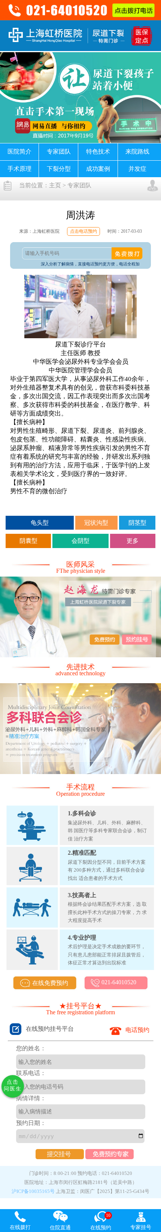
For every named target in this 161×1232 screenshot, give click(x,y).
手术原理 (19, 169)
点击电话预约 (83, 231)
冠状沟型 (96, 523)
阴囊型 (28, 541)
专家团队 (59, 151)
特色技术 (98, 151)
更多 (133, 541)
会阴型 (80, 541)
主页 (55, 185)
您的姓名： (31, 1048)
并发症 (137, 169)
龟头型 (40, 523)
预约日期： (31, 1123)
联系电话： (31, 1073)
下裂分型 (59, 169)
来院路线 (137, 151)
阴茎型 (137, 523)
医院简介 (19, 151)
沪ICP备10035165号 (33, 1191)
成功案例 (98, 169)
